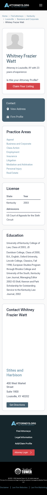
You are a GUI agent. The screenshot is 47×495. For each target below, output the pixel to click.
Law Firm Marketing (39, 487)
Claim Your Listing (23, 86)
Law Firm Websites (20, 487)
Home (5, 16)
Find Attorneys (23, 431)
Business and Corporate (28, 19)
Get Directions (17, 404)
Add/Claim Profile (23, 443)
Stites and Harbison (15, 372)
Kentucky (31, 16)
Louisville (9, 19)
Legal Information (23, 437)
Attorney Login (21, 452)
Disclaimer (4, 487)
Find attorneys (17, 16)
